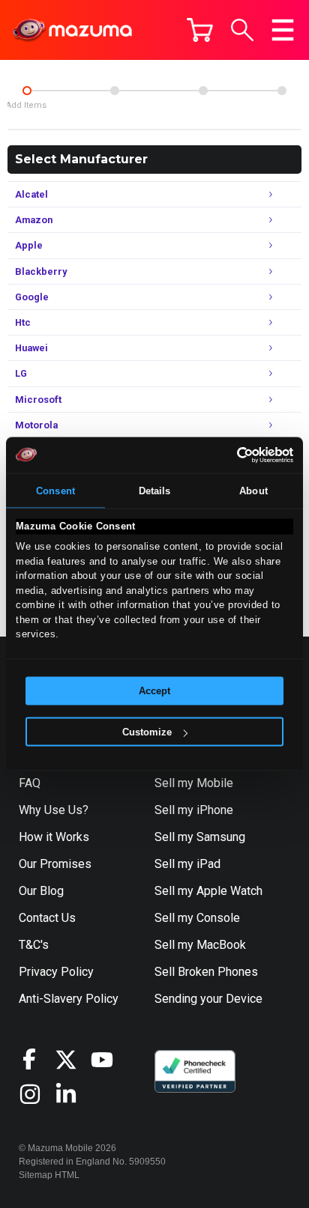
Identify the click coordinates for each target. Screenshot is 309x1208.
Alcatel (144, 192)
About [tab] (253, 490)
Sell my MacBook (200, 945)
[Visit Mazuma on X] (73, 1059)
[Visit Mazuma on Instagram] (37, 1094)
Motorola (144, 423)
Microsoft (144, 398)
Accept (154, 690)
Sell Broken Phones (206, 972)
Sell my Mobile (193, 783)
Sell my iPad (187, 864)
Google (144, 295)
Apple (144, 243)
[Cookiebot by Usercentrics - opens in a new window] (227, 454)
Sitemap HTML (49, 1175)
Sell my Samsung (199, 837)
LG (144, 371)
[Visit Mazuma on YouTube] (109, 1059)
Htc (144, 321)
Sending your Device (208, 999)
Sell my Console (197, 918)
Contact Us (47, 918)
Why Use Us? (53, 810)
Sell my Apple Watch (208, 891)
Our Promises (55, 864)
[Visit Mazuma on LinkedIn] (73, 1094)
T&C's (34, 945)
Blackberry (144, 270)
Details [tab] (155, 490)
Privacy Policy (56, 972)
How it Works (54, 837)
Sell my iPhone (193, 810)
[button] (242, 30)
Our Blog (41, 891)
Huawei (144, 346)
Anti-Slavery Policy (68, 999)
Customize (147, 732)
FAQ (29, 783)
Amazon (144, 218)
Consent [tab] (55, 490)
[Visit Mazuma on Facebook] (37, 1058)
